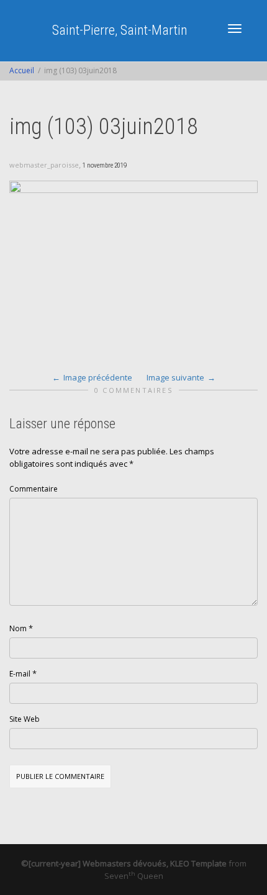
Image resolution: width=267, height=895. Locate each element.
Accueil (21, 70)
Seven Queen (133, 875)
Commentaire (33, 488)
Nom (18, 628)
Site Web (24, 719)
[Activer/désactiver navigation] (234, 28)
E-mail (19, 673)
